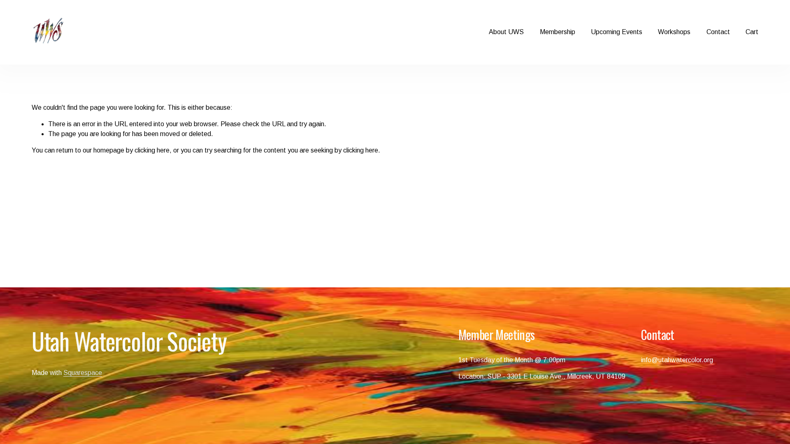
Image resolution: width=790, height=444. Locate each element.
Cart (752, 31)
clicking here (152, 150)
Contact (718, 31)
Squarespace (82, 372)
